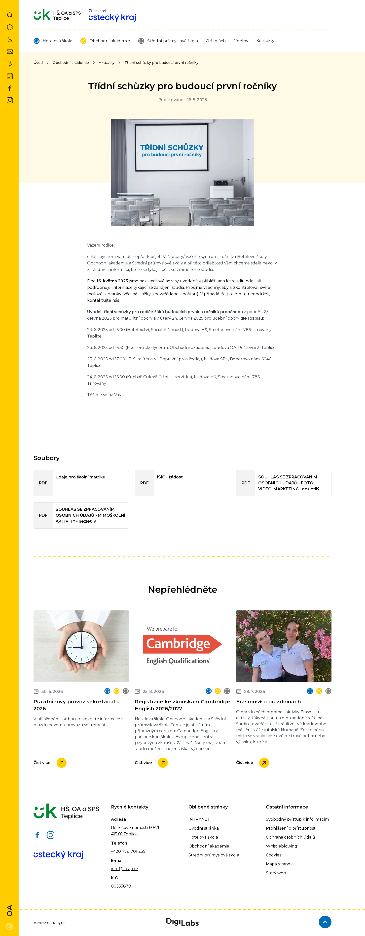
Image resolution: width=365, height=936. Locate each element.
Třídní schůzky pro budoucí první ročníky (161, 62)
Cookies (273, 855)
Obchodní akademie (109, 41)
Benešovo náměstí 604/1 (135, 827)
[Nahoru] (325, 922)
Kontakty (265, 40)
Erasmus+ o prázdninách (268, 702)
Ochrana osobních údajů (290, 837)
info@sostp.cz (124, 868)
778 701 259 (133, 851)
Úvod (38, 62)
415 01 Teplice (124, 834)
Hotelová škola (57, 41)
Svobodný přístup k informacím (297, 819)
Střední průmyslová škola (172, 41)
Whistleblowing (281, 846)
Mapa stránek (279, 864)
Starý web (276, 873)
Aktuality (106, 62)
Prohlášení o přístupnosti (291, 828)
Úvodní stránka (203, 828)
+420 (116, 851)
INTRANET (199, 819)
